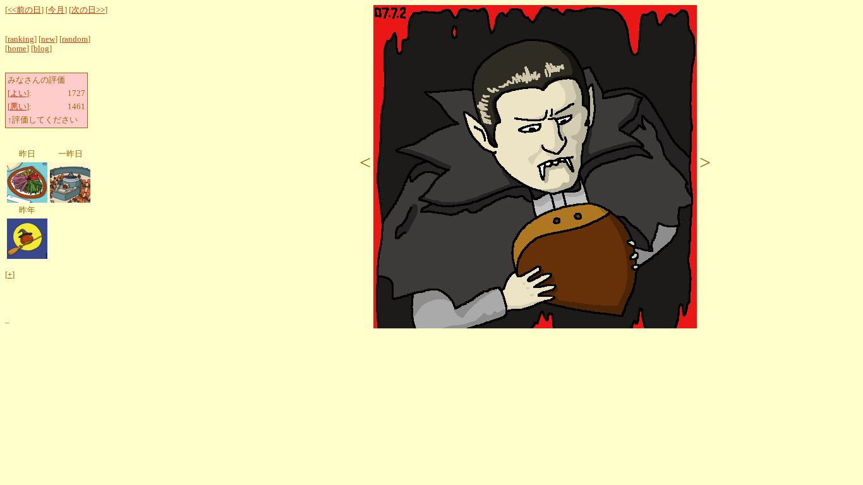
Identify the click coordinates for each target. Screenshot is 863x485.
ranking (21, 39)
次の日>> (88, 10)
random (75, 39)
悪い (18, 106)
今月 (56, 10)
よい (18, 93)
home (17, 48)
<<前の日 (24, 10)
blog (41, 48)
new (48, 39)
